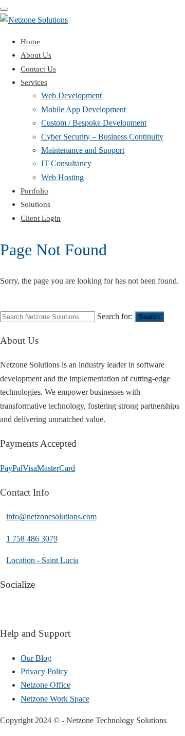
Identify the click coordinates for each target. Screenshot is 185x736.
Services (34, 82)
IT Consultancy (66, 163)
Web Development (71, 95)
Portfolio (34, 191)
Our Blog (36, 658)
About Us (36, 55)
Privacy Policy (44, 671)
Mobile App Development (83, 109)
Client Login (41, 218)
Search (149, 317)
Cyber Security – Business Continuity (102, 136)
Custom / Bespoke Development (93, 122)
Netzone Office (45, 684)
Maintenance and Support (82, 150)
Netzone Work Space (55, 698)
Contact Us (38, 69)
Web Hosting (62, 177)
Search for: (115, 316)
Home (30, 42)
